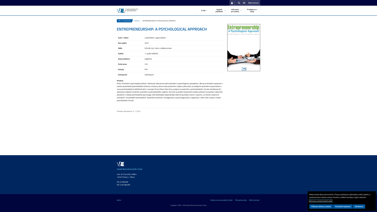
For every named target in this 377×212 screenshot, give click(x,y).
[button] (233, 3)
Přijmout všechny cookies (321, 206)
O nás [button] (203, 10)
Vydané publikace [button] (219, 10)
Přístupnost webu (241, 200)
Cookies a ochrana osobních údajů (221, 200)
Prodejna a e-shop (252, 10)
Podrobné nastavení (342, 206)
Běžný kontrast (253, 3)
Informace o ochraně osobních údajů (320, 201)
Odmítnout (359, 206)
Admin (119, 200)
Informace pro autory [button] (235, 10)
